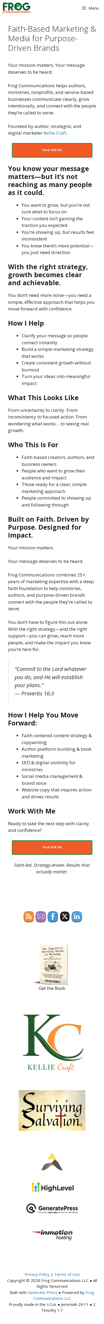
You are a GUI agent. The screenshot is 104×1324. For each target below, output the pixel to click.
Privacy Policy (37, 1274)
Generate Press (42, 1292)
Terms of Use (67, 1274)
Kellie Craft (54, 133)
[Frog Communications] (17, 8)
